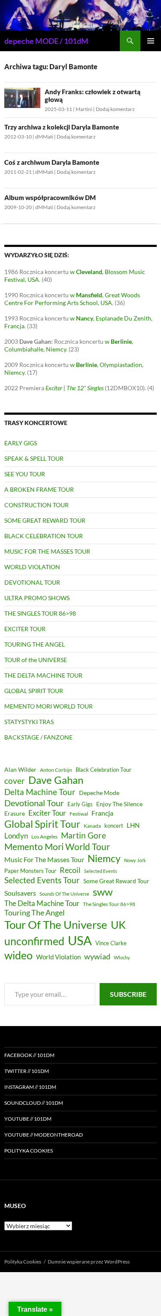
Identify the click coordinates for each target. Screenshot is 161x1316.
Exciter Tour (47, 812)
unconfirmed (34, 940)
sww (102, 892)
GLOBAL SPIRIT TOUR (33, 690)
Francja (102, 813)
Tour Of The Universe (55, 924)
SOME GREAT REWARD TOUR (44, 520)
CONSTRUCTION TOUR (36, 505)
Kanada (92, 826)
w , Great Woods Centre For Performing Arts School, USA (72, 298)
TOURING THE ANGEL (34, 644)
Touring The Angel (34, 912)
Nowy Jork (135, 860)
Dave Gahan (55, 780)
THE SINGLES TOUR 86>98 (40, 613)
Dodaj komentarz (115, 109)
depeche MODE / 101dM (46, 41)
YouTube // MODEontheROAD (43, 1134)
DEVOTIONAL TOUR (32, 582)
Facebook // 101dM (29, 1055)
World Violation (58, 957)
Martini (84, 109)
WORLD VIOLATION (32, 566)
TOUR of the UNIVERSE (35, 659)
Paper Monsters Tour (30, 870)
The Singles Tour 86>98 (109, 904)
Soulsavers (20, 893)
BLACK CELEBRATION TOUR (43, 535)
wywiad (97, 956)
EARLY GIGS (20, 443)
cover (14, 781)
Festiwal (79, 814)
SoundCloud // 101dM (33, 1103)
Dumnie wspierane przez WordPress (89, 1261)
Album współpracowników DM (50, 197)
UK (118, 924)
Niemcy (104, 858)
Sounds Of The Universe (64, 894)
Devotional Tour (34, 803)
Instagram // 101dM (30, 1087)
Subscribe (128, 994)
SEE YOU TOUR (24, 474)
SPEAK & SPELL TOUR (34, 458)
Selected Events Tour (42, 880)
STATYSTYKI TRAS (29, 721)
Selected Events (100, 871)
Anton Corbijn (56, 770)
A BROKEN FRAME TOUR (39, 489)
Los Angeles (44, 836)
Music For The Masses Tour (44, 859)
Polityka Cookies (28, 1150)
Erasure (14, 813)
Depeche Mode (99, 792)
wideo (18, 955)
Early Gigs (80, 804)
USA (80, 940)
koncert (113, 825)
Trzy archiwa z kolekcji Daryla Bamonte (61, 127)
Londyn (16, 835)
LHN (133, 825)
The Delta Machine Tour (41, 903)
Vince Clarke (111, 943)
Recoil (70, 870)
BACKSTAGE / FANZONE (38, 737)
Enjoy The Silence (119, 803)
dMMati (44, 136)
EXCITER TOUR (25, 628)
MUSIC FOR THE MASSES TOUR (47, 551)
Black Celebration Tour (103, 769)
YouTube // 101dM (28, 1119)
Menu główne (150, 41)
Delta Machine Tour (40, 792)
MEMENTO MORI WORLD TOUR (48, 706)
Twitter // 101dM (26, 1071)
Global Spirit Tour (42, 824)
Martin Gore (83, 835)
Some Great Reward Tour (116, 881)
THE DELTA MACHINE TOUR (43, 675)
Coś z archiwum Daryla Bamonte (51, 162)
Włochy (122, 957)
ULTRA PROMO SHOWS (37, 597)
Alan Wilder (20, 769)
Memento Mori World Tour (57, 846)
